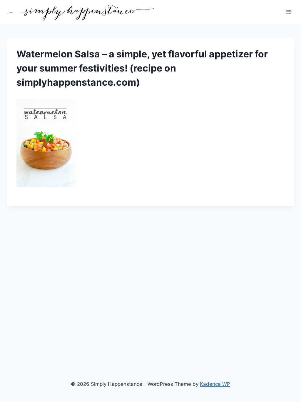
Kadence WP (215, 384)
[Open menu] (288, 11)
